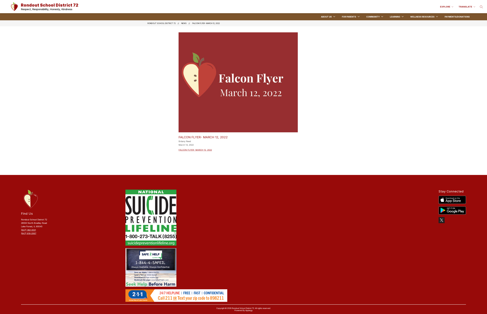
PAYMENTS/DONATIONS (457, 16)
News (184, 23)
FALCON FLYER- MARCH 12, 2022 (206, 23)
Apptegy (249, 310)
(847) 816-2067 (28, 233)
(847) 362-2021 (28, 230)
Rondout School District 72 (161, 23)
